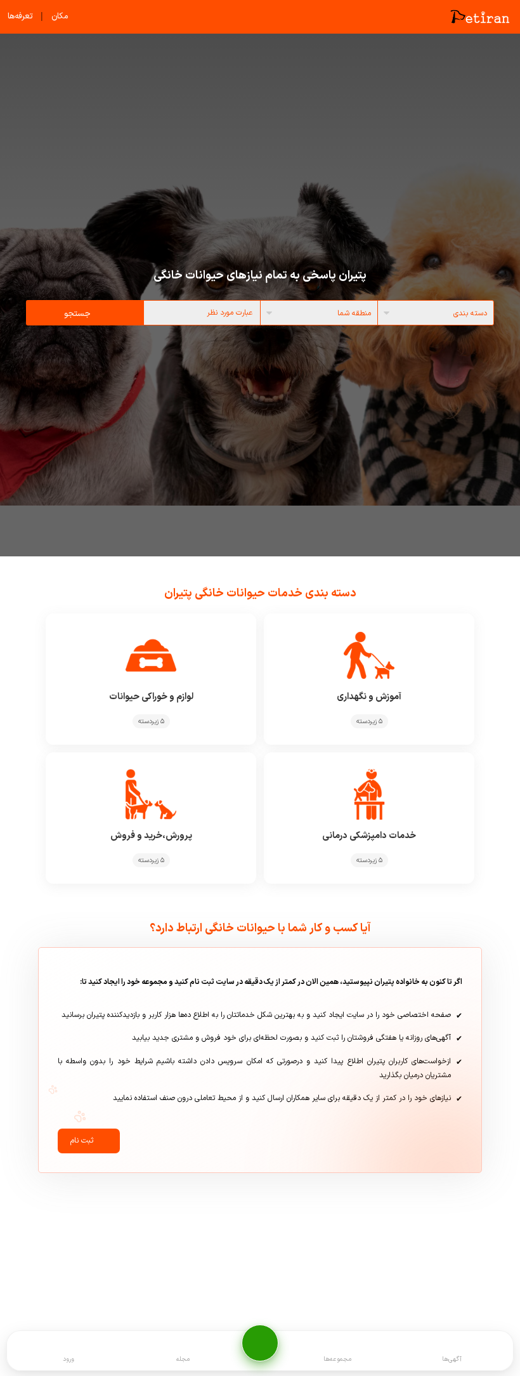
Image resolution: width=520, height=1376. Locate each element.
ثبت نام (81, 1140)
